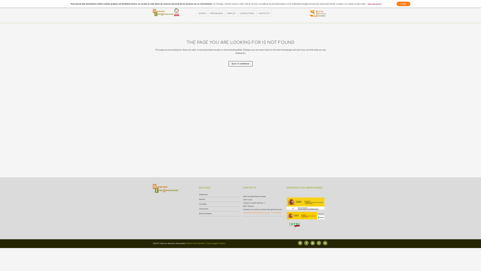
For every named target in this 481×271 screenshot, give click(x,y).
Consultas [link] (203, 204)
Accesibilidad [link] (276, 213)
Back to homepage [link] (240, 64)
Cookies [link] (221, 243)
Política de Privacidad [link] (195, 243)
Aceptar (403, 4)
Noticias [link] (202, 199)
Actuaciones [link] (203, 209)
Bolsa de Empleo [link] (205, 213)
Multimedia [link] (203, 194)
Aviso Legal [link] (212, 243)
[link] (318, 15)
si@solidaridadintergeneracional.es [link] (256, 213)
